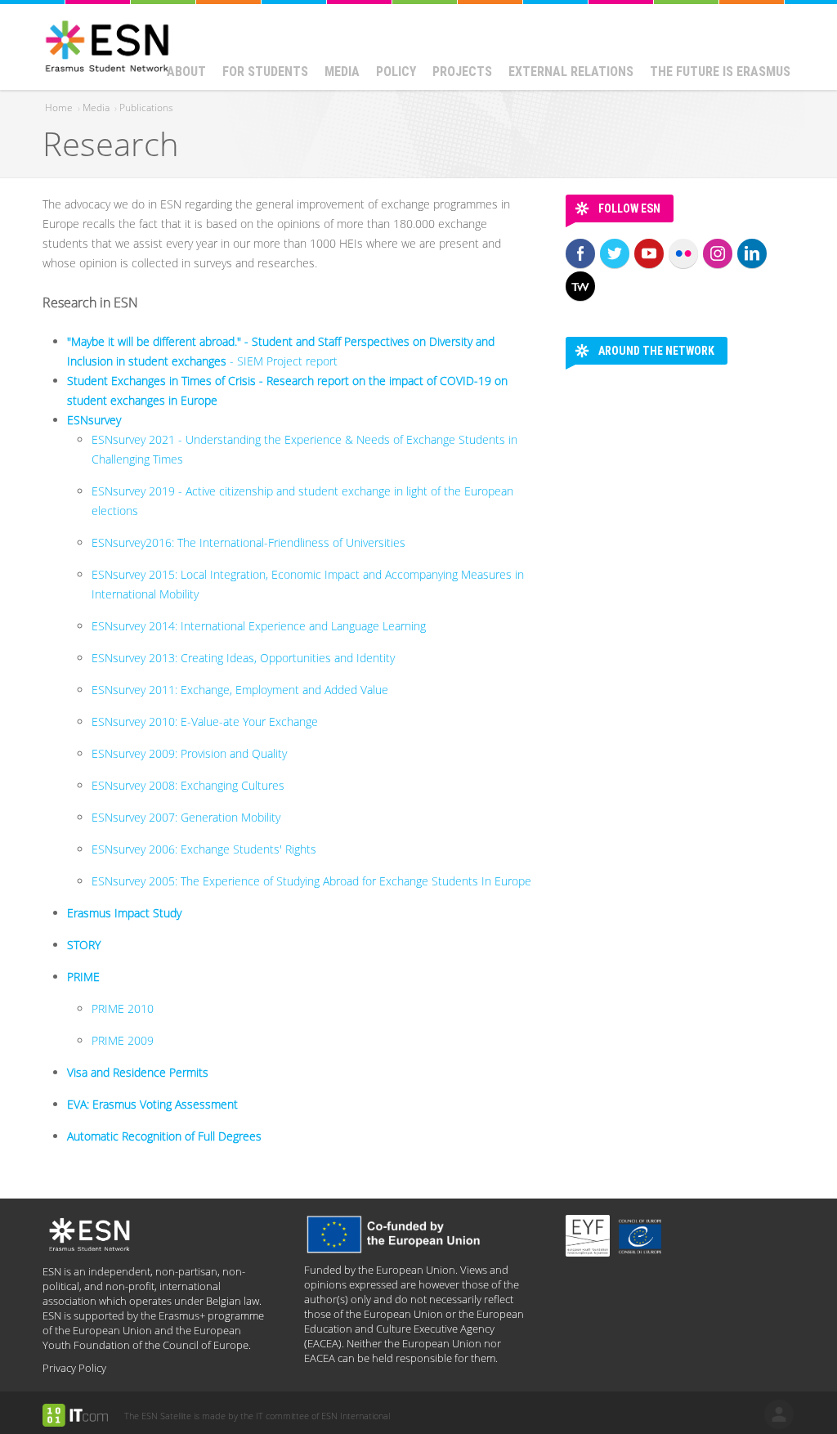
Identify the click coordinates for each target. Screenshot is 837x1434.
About (186, 71)
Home (59, 107)
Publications (146, 107)
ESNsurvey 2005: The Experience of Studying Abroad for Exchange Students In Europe (311, 881)
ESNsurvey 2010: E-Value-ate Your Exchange (205, 721)
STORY (84, 944)
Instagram (717, 253)
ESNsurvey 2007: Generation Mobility (186, 817)
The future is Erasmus (720, 71)
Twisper (580, 286)
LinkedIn (752, 253)
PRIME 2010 (123, 1008)
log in (779, 1414)
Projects (462, 71)
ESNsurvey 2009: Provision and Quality (189, 753)
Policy (396, 71)
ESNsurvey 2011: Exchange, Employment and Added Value (240, 689)
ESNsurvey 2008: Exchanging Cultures (188, 785)
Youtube (649, 253)
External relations (570, 71)
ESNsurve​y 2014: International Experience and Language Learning (259, 626)
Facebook (580, 253)
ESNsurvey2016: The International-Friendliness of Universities (250, 542)
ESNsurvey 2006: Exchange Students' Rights (204, 849)
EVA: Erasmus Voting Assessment (152, 1104)
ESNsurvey (94, 420)
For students (265, 71)
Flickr (683, 253)
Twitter (614, 253)
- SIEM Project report (284, 361)
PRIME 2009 (123, 1040)
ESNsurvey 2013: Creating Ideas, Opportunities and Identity (243, 657)
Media (342, 71)
